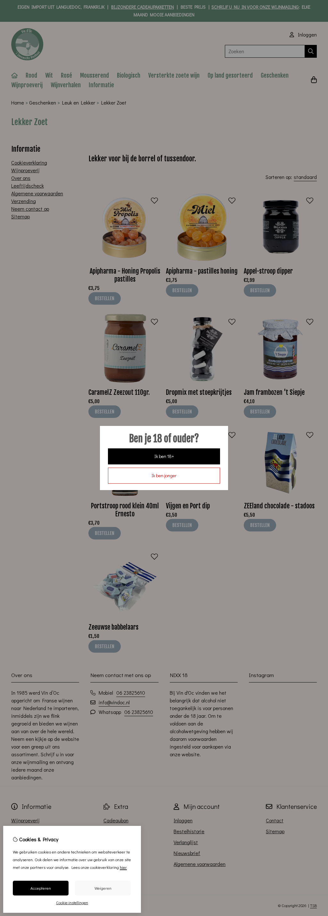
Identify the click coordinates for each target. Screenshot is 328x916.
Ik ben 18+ (164, 456)
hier (123, 867)
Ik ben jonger (164, 475)
